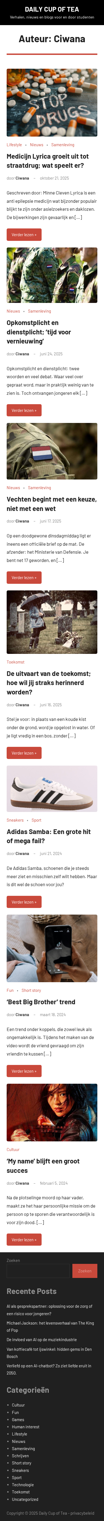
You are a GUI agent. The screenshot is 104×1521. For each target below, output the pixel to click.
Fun (10, 990)
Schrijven (20, 1455)
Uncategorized (25, 1499)
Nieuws (36, 144)
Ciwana (22, 177)
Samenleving (62, 144)
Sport (36, 819)
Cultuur (13, 1149)
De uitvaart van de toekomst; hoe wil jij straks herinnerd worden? (49, 682)
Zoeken (13, 1260)
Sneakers (15, 819)
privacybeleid (82, 1513)
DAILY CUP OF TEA (52, 9)
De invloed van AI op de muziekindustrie (42, 1339)
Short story (31, 990)
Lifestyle (14, 144)
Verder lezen (23, 234)
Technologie (23, 1484)
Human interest (25, 1426)
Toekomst (15, 661)
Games (18, 1419)
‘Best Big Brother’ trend (41, 1002)
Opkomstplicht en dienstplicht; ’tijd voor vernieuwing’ (39, 331)
